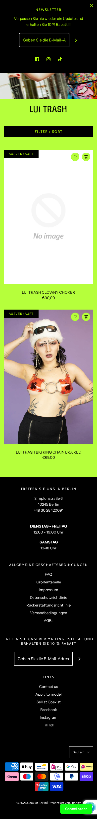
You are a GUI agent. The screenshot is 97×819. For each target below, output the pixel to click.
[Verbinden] (76, 40)
